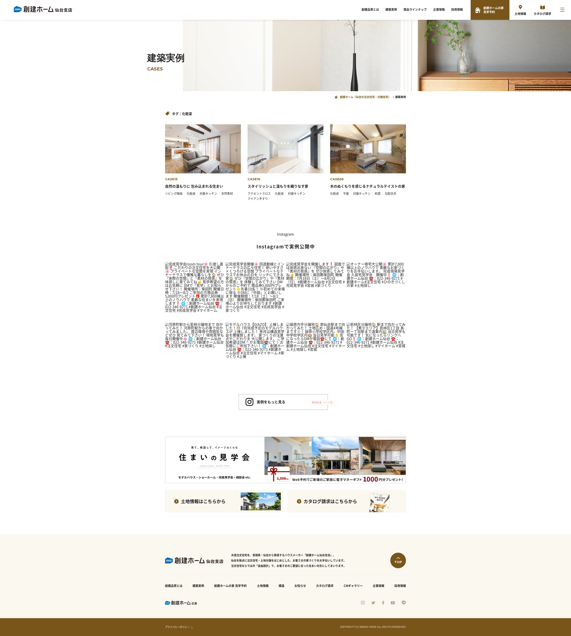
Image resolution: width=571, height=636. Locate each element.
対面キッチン (208, 193)
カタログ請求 (542, 13)
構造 (281, 585)
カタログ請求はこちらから (330, 501)
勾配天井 (390, 193)
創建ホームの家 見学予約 (493, 9)
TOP (398, 562)
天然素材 (227, 193)
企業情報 (439, 9)
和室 (378, 193)
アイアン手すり (258, 198)
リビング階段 (173, 193)
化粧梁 (191, 193)
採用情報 (457, 9)
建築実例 (391, 9)
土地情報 (520, 13)
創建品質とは (370, 9)
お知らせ (300, 585)
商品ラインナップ (415, 9)
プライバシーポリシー (177, 627)
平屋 (346, 193)
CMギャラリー (353, 585)
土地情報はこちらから (203, 501)
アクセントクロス (259, 193)
